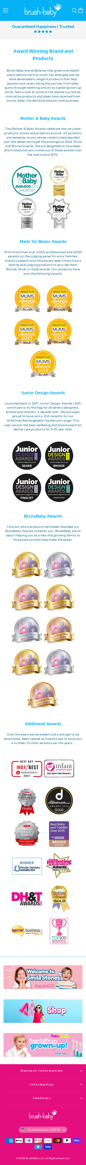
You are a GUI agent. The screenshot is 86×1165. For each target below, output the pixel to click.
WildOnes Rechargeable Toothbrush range (39, 420)
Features (42, 1098)
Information (42, 1084)
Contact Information (42, 1071)
